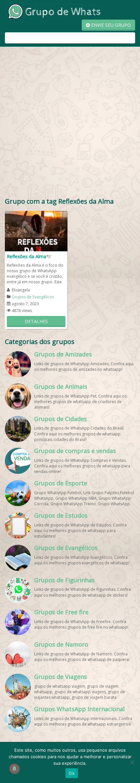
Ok (72, 773)
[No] (132, 762)
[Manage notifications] (14, 768)
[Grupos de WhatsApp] (54, 11)
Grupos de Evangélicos (33, 297)
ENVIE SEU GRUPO (110, 25)
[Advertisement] (70, 123)
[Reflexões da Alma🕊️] (36, 230)
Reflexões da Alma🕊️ (29, 256)
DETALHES (36, 321)
